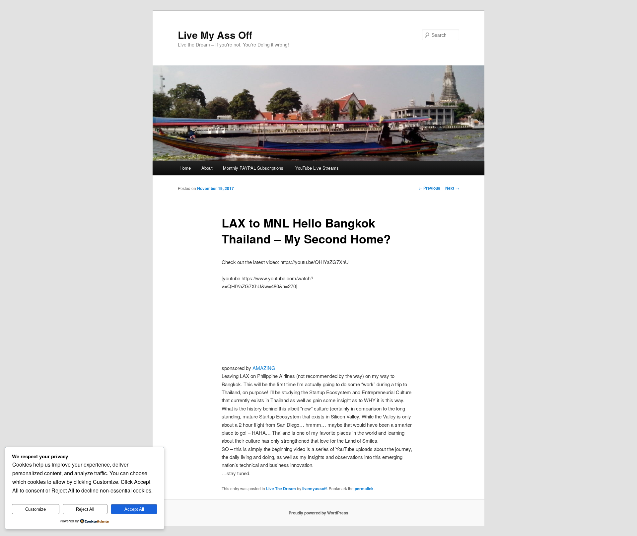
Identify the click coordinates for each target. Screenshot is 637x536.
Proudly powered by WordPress (318, 513)
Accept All (134, 509)
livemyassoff (314, 488)
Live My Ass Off (215, 35)
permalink (364, 488)
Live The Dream (281, 488)
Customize (35, 509)
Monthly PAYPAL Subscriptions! (254, 168)
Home (185, 168)
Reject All (85, 509)
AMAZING (263, 367)
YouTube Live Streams (317, 168)
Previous (429, 188)
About (207, 168)
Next (452, 188)
